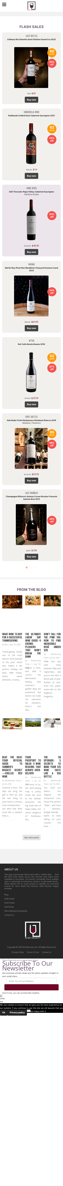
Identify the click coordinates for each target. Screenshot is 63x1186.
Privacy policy (17, 1012)
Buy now (31, 99)
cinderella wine (31, 112)
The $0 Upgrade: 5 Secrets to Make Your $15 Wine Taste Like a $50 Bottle (52, 766)
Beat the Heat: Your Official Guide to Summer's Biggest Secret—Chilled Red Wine (12, 766)
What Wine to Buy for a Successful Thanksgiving (12, 637)
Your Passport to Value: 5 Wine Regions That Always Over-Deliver (33, 765)
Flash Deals (9, 902)
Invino (31, 264)
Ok (3, 1012)
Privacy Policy (18, 952)
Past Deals (9, 906)
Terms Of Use (33, 952)
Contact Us (9, 915)
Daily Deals (9, 898)
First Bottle (31, 417)
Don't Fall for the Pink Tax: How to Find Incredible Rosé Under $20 (52, 642)
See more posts (31, 837)
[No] (28, 1011)
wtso (31, 340)
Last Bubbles (31, 493)
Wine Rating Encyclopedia (15, 911)
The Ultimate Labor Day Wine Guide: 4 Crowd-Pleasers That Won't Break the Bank (33, 645)
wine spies (32, 188)
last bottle (31, 36)
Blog (6, 894)
